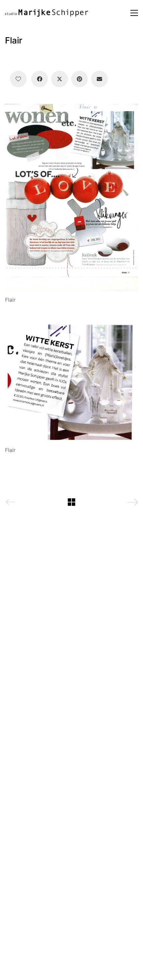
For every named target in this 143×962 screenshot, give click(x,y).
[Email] (99, 79)
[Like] (18, 79)
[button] (134, 13)
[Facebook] (39, 79)
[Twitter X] (59, 79)
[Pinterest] (79, 79)
